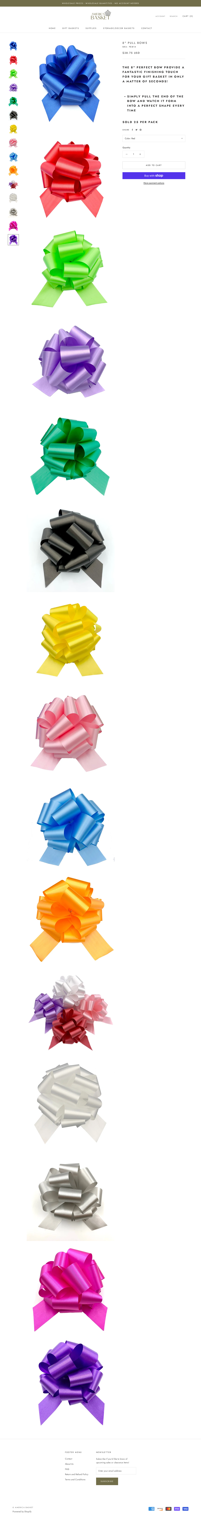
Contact (146, 28)
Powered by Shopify (22, 1511)
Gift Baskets (70, 28)
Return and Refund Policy (76, 1474)
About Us (69, 1463)
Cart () (188, 16)
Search (174, 16)
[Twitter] (136, 130)
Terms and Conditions (75, 1479)
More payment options (154, 182)
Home (52, 28)
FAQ (67, 1469)
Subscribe (107, 1481)
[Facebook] (132, 130)
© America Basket (23, 1507)
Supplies (91, 28)
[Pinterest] (140, 130)
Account (160, 16)
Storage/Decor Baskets (119, 28)
